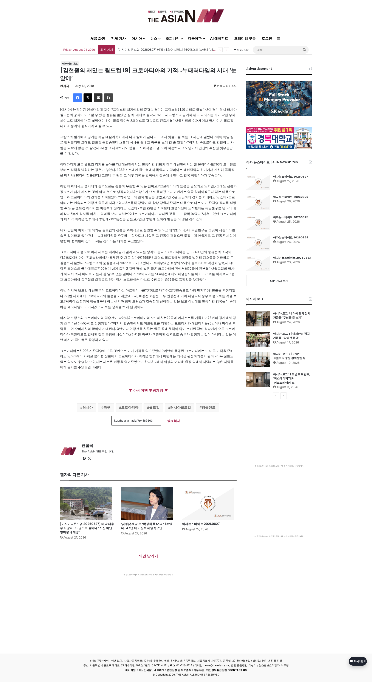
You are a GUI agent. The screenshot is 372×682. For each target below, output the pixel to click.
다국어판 (195, 38)
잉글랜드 (208, 407)
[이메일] (98, 97)
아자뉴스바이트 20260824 (290, 237)
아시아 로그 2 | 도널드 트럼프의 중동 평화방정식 (289, 356)
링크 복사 (173, 420)
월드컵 (154, 407)
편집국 (64, 86)
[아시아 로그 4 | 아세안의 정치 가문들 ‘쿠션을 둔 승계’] (258, 318)
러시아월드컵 (180, 407)
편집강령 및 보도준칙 (179, 670)
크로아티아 (129, 407)
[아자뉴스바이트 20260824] (258, 242)
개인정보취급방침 (216, 670)
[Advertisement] (148, 608)
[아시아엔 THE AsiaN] (186, 16)
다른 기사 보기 (279, 280)
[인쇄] (108, 97)
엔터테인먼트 (70, 63)
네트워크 (159, 670)
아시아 (137, 38)
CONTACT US (238, 670)
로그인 (267, 38)
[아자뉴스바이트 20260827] (209, 503)
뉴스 (153, 38)
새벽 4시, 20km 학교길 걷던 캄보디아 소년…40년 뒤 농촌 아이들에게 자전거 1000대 (175, 49)
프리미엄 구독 (245, 38)
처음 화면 (97, 38)
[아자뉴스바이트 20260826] (258, 202)
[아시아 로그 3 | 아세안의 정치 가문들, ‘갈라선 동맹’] (258, 339)
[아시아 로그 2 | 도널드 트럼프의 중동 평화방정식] (258, 359)
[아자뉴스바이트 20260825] (258, 222)
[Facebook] (77, 97)
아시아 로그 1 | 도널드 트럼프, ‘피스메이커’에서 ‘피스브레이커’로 (291, 378)
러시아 (87, 407)
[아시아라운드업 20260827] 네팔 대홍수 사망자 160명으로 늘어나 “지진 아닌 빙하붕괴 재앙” (87, 528)
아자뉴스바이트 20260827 (201, 524)
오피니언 (173, 38)
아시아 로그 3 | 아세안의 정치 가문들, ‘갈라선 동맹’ (291, 336)
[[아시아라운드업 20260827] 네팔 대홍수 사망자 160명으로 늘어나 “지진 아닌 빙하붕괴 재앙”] (87, 503)
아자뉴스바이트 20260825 (290, 217)
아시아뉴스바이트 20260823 (292, 258)
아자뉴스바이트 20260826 (290, 197)
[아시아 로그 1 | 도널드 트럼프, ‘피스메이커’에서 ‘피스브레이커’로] (258, 379)
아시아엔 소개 (133, 670)
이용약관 (199, 670)
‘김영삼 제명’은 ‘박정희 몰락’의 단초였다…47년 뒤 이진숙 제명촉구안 (146, 526)
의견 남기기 (148, 556)
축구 (107, 407)
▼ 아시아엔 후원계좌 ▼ (148, 390)
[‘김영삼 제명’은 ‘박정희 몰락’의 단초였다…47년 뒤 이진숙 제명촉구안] (148, 503)
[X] (88, 97)
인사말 (148, 670)
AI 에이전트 (219, 38)
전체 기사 (118, 38)
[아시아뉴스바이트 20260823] (258, 263)
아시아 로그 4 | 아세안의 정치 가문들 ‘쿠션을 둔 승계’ (291, 315)
